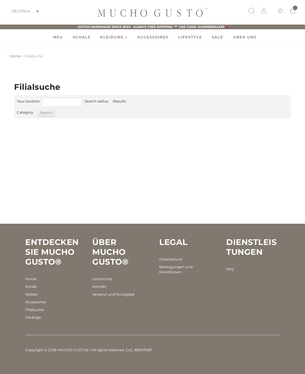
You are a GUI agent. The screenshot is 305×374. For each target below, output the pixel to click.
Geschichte (102, 279)
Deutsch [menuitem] (21, 11)
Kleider (31, 294)
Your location (28, 101)
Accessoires (35, 302)
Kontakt (99, 286)
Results (119, 101)
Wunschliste (280, 10)
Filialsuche (34, 310)
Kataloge (33, 317)
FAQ (230, 269)
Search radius (96, 101)
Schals (31, 286)
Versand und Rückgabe (113, 294)
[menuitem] (25, 11)
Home (15, 56)
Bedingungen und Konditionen (176, 269)
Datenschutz (170, 259)
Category (25, 112)
